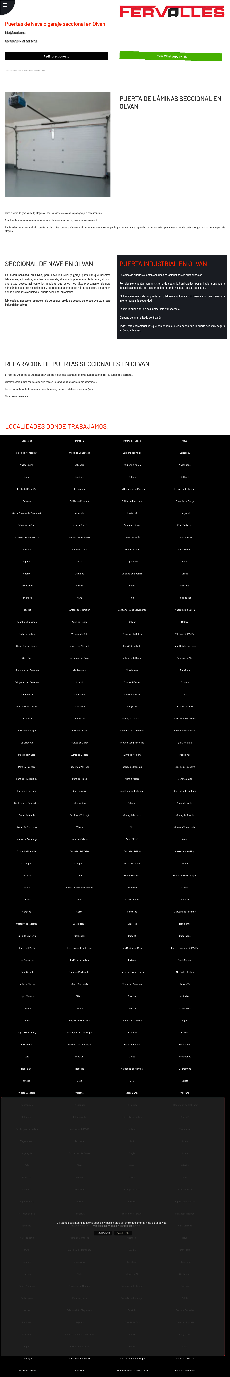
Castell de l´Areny (27, 1370)
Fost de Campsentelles (132, 742)
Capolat (132, 935)
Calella (79, 585)
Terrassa (26, 875)
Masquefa (79, 863)
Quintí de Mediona (132, 754)
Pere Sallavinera (26, 766)
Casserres (132, 887)
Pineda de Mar (132, 549)
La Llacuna (26, 1044)
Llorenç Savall (185, 778)
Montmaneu (185, 1056)
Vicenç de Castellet (132, 718)
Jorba (132, 1056)
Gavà (184, 440)
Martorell (132, 513)
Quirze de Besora (79, 754)
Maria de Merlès (27, 984)
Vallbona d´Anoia (132, 464)
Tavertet (132, 1008)
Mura (79, 597)
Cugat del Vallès (184, 802)
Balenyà (27, 501)
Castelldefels (132, 899)
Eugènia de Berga (185, 501)
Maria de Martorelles (79, 971)
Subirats (79, 476)
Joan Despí (79, 706)
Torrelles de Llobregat (79, 1044)
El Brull (184, 1032)
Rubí (132, 597)
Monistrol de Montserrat (27, 537)
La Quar (132, 960)
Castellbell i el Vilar (27, 851)
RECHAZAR (103, 1232)
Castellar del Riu (132, 851)
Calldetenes (26, 585)
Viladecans (132, 670)
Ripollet (27, 609)
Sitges (26, 1080)
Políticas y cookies (185, 1370)
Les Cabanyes (27, 960)
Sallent (132, 621)
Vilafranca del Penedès (27, 670)
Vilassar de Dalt (79, 633)
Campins (79, 573)
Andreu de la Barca (185, 609)
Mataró (184, 621)
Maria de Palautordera (132, 971)
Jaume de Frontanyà (27, 839)
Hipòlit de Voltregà (79, 766)
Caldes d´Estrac (132, 682)
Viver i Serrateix (79, 984)
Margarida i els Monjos (184, 875)
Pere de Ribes (79, 778)
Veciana (79, 1092)
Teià (79, 875)
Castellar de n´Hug (184, 851)
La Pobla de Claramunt (132, 730)
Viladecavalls (79, 670)
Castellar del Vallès (79, 851)
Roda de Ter (185, 597)
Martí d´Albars (132, 778)
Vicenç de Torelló (185, 815)
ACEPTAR (123, 1232)
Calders (185, 682)
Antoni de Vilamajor (79, 609)
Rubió (132, 585)
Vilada (79, 827)
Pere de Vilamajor (26, 730)
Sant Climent (185, 960)
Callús (185, 573)
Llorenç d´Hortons (26, 790)
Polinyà (27, 549)
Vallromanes (132, 1092)
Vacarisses (185, 464)
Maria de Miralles (185, 971)
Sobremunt (185, 1068)
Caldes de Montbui (132, 766)
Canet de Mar (79, 718)
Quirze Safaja (185, 742)
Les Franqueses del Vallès (184, 947)
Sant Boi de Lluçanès (185, 645)
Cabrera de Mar (185, 658)
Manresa (184, 585)
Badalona (185, 670)
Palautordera (79, 802)
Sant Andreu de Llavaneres (132, 609)
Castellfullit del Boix (79, 1358)
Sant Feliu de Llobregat (132, 790)
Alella (79, 561)
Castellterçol (79, 923)
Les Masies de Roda (132, 947)
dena (79, 899)
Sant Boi (26, 658)
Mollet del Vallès (132, 537)
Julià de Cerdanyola (27, 706)
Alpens (26, 561)
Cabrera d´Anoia (132, 525)
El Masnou (79, 489)
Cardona (26, 911)
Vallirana (184, 1092)
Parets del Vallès (132, 440)
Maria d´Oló (185, 923)
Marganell (185, 513)
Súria (27, 476)
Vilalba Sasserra (26, 1092)
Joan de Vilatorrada (184, 827)
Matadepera (26, 863)
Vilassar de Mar (132, 694)
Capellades (185, 935)
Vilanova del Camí (132, 658)
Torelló (26, 887)
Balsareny (185, 452)
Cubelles (184, 996)
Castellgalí (26, 1358)
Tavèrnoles (185, 1008)
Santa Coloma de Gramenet (26, 513)
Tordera (27, 1008)
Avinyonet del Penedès (27, 682)
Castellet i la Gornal (185, 1358)
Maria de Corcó (79, 525)
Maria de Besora (132, 1044)
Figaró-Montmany (26, 1032)
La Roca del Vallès (79, 960)
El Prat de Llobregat (184, 489)
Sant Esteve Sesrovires (26, 802)
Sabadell (132, 802)
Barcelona (27, 440)
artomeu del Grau (79, 658)
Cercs (79, 911)
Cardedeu (79, 935)
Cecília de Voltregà (79, 815)
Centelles (132, 911)
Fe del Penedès (132, 875)
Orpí (132, 1080)
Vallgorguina (26, 464)
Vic (132, 827)
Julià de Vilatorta (27, 935)
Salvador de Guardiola (184, 718)
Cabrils (26, 573)
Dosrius (132, 996)
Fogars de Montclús (79, 1020)
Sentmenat (185, 1044)
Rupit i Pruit (132, 839)
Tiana (185, 863)
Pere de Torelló (79, 730)
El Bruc (79, 996)
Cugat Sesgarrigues (26, 645)
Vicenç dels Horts (132, 815)
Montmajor (26, 1068)
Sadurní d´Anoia (27, 815)
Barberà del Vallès (132, 452)
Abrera (79, 1008)
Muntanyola (27, 694)
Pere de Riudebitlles (27, 778)
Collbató (184, 476)
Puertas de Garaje (11, 70)
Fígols (185, 1020)
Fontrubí (79, 1056)
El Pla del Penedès (26, 489)
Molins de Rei (185, 537)
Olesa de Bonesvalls (79, 452)
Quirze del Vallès (26, 754)
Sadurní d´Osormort (27, 827)
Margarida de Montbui (132, 1068)
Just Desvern (80, 790)
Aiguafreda (132, 561)
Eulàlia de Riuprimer (132, 501)
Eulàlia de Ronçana (79, 501)
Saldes (132, 476)
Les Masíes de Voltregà (79, 947)
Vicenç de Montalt (79, 645)
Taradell (27, 1020)
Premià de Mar (184, 525)
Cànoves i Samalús (185, 706)
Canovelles (26, 718)
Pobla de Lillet (79, 549)
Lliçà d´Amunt (27, 996)
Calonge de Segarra (132, 573)
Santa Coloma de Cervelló (79, 887)
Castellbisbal (185, 549)
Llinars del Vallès (27, 947)
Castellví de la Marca (26, 923)
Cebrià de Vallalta (132, 645)
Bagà (184, 561)
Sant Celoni (27, 971)
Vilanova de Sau (27, 525)
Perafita (79, 440)
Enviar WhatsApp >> (169, 56)
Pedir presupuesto (56, 56)
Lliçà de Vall (185, 984)
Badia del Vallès (27, 633)
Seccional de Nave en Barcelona (29, 70)
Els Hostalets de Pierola (132, 489)
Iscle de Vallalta (79, 839)
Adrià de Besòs (79, 621)
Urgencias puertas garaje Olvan (132, 1370)
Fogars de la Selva (132, 1020)
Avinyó (79, 682)
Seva (79, 1080)
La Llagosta (27, 742)
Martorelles (79, 513)
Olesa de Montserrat (26, 452)
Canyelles (132, 706)
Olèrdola (26, 899)
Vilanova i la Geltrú (132, 633)
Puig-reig (80, 1370)
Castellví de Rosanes (185, 911)
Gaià (26, 1056)
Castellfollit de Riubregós (132, 1358)
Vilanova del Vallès (184, 633)
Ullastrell (132, 923)
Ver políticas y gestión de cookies (112, 1225)
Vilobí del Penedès (132, 984)
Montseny (79, 694)
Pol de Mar (184, 754)
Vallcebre (79, 464)
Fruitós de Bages (80, 742)
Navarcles (27, 597)
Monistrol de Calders (79, 537)
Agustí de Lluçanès (27, 621)
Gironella (132, 1032)
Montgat (79, 1068)
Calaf (184, 839)
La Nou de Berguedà (185, 730)
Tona (184, 694)
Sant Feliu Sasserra (185, 766)
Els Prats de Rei (132, 863)
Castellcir (185, 899)
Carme (184, 887)
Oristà (185, 1080)
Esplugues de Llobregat (79, 1032)
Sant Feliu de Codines (184, 790)
